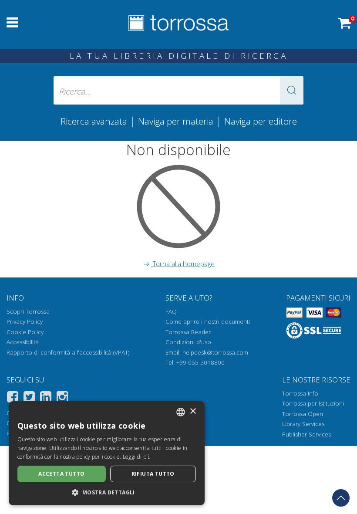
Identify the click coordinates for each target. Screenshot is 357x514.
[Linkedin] (45, 398)
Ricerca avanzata (94, 121)
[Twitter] (29, 398)
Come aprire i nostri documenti (207, 321)
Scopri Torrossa (28, 311)
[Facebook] (12, 398)
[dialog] (107, 453)
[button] (291, 90)
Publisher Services (306, 434)
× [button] (192, 411)
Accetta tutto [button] (61, 473)
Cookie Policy (25, 332)
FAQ (171, 311)
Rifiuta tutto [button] (153, 473)
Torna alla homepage (183, 263)
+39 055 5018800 (200, 362)
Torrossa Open (302, 414)
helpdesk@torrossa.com (215, 352)
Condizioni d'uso (188, 342)
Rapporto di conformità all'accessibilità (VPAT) (68, 352)
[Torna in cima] (340, 497)
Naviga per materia (175, 121)
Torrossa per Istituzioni (313, 403)
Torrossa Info (300, 393)
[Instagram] (62, 398)
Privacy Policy (25, 321)
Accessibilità (23, 342)
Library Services (303, 424)
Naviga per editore (260, 121)
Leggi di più (137, 456)
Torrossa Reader (188, 332)
